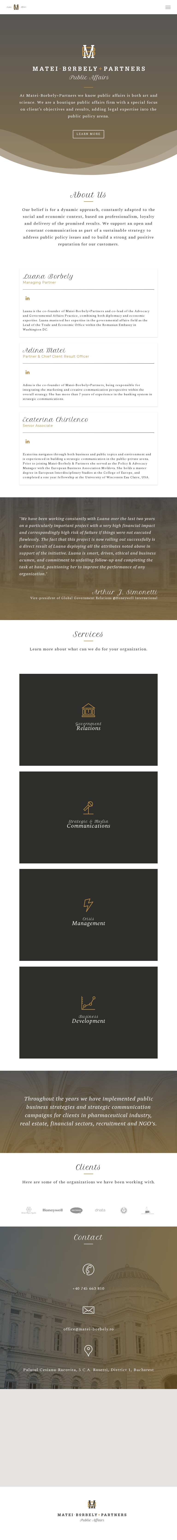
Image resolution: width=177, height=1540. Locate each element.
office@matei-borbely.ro (88, 1329)
